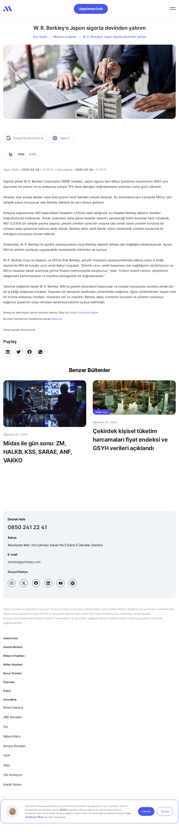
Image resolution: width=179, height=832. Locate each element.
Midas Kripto (12, 736)
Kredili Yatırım (12, 784)
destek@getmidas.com (24, 562)
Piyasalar (9, 682)
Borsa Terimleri (12, 673)
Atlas (6, 765)
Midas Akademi (12, 664)
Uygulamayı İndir (91, 9)
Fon (5, 726)
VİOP (6, 755)
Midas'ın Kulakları (14, 655)
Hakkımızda (10, 638)
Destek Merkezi (13, 647)
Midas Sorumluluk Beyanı (84, 312)
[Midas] (7, 8)
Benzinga (57, 318)
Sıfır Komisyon (12, 775)
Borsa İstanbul (13, 707)
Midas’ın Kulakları (65, 37)
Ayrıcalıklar (10, 699)
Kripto (7, 690)
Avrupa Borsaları (14, 746)
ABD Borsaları (12, 717)
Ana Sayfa (40, 37)
